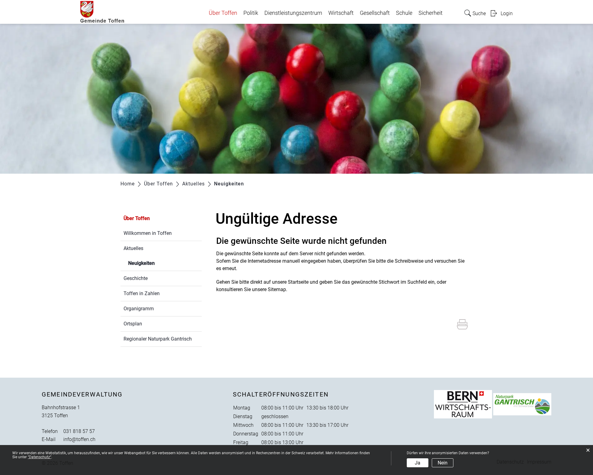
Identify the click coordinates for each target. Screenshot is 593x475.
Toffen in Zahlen (142, 293)
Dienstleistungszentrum (293, 13)
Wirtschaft (341, 13)
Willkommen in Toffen (148, 233)
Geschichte (136, 278)
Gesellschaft (375, 13)
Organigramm (139, 309)
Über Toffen (223, 13)
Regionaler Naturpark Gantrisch (158, 339)
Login (507, 13)
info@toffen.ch (79, 439)
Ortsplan (133, 324)
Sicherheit (430, 13)
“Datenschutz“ (39, 457)
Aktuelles (133, 248)
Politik (250, 13)
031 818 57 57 (79, 431)
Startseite (298, 282)
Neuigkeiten (156, 263)
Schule (404, 13)
